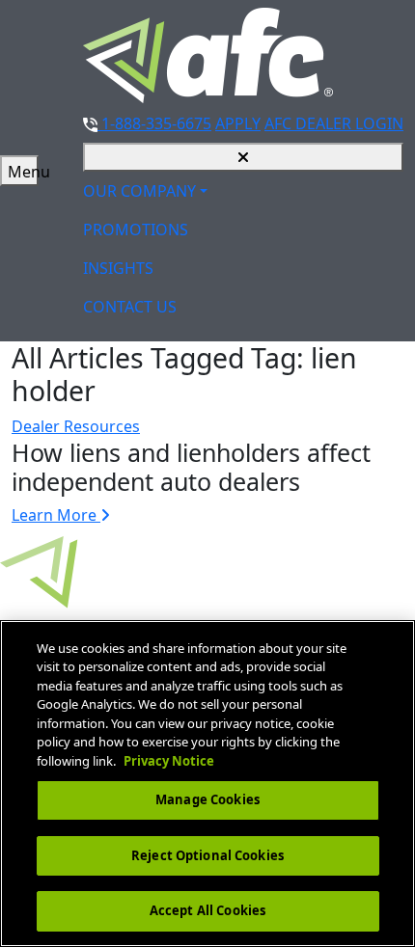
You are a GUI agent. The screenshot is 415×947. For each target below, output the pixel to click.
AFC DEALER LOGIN (333, 123)
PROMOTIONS (135, 229)
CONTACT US (130, 306)
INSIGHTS (118, 268)
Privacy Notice (169, 761)
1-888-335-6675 (154, 123)
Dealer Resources (76, 426)
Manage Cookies (207, 799)
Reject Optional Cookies (207, 855)
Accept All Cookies (207, 910)
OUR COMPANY (139, 191)
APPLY (238, 123)
